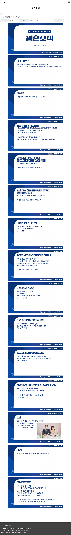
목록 (2, 13)
